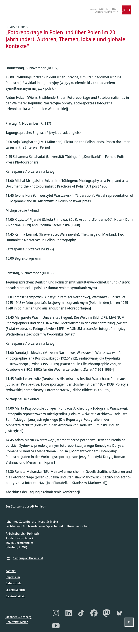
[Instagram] (56, 613)
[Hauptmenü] (11, 10)
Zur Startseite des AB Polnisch (26, 506)
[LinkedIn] (68, 613)
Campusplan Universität (28, 558)
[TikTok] (81, 613)
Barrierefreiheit (15, 596)
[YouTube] (56, 625)
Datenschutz (13, 583)
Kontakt (11, 571)
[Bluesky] (119, 613)
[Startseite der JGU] (110, 9)
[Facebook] (94, 613)
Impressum (13, 577)
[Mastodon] (106, 613)
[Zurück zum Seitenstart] (129, 622)
